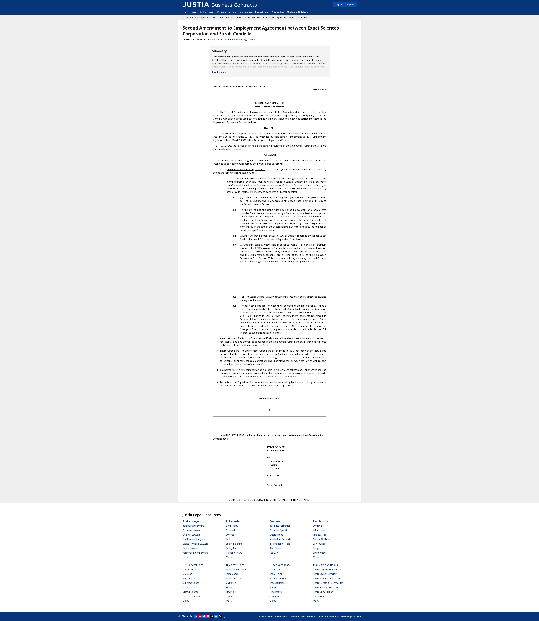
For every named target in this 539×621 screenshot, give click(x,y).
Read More (218, 72)
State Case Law (234, 578)
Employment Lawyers (193, 539)
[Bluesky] (216, 616)
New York (231, 591)
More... (185, 557)
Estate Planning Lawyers (195, 543)
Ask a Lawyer (207, 12)
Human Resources (217, 39)
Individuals (232, 521)
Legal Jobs (275, 569)
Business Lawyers (191, 530)
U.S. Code (187, 573)
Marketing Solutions (297, 12)
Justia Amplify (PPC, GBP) (326, 587)
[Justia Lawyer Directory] (224, 616)
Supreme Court (190, 582)
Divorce (230, 534)
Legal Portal (281, 617)
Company (294, 617)
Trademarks (276, 591)
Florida (229, 587)
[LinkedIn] (195, 616)
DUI (228, 539)
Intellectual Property (280, 539)
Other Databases (280, 565)
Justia (185, 17)
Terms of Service (315, 617)
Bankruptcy (232, 525)
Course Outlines (321, 539)
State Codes (232, 573)
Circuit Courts (189, 587)
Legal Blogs (276, 573)
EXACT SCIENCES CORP (230, 17)
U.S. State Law (235, 565)
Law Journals (320, 543)
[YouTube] (200, 616)
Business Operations (281, 530)
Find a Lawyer (189, 12)
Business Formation (280, 525)
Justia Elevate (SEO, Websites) (328, 582)
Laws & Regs (262, 12)
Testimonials (320, 596)
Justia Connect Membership (327, 569)
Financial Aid (319, 534)
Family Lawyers (190, 548)
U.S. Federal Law (192, 565)
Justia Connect (266, 617)
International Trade (280, 543)
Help (302, 617)
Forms (193, 17)
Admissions (319, 530)
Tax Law (274, 552)
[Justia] (195, 4)
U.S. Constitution (191, 569)
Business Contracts (207, 17)
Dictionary (318, 525)
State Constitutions (236, 569)
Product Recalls (278, 582)
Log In (339, 5)
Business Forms (278, 578)
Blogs (316, 548)
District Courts (190, 591)
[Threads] (212, 616)
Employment (276, 534)
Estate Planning (234, 543)
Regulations (188, 578)
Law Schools (246, 12)
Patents (274, 587)
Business (275, 521)
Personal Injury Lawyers (195, 552)
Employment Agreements (243, 39)
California (231, 582)
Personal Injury (234, 552)
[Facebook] (204, 616)
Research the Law (226, 12)
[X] (220, 616)
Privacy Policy (332, 617)
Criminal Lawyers (191, 534)
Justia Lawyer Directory (325, 573)
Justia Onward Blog (323, 591)
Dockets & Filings (191, 596)
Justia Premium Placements (327, 578)
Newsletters (278, 12)
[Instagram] (208, 616)
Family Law (231, 548)
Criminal (230, 530)
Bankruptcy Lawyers (193, 525)
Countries (275, 596)
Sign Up (350, 5)
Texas (229, 596)
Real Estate (275, 548)
